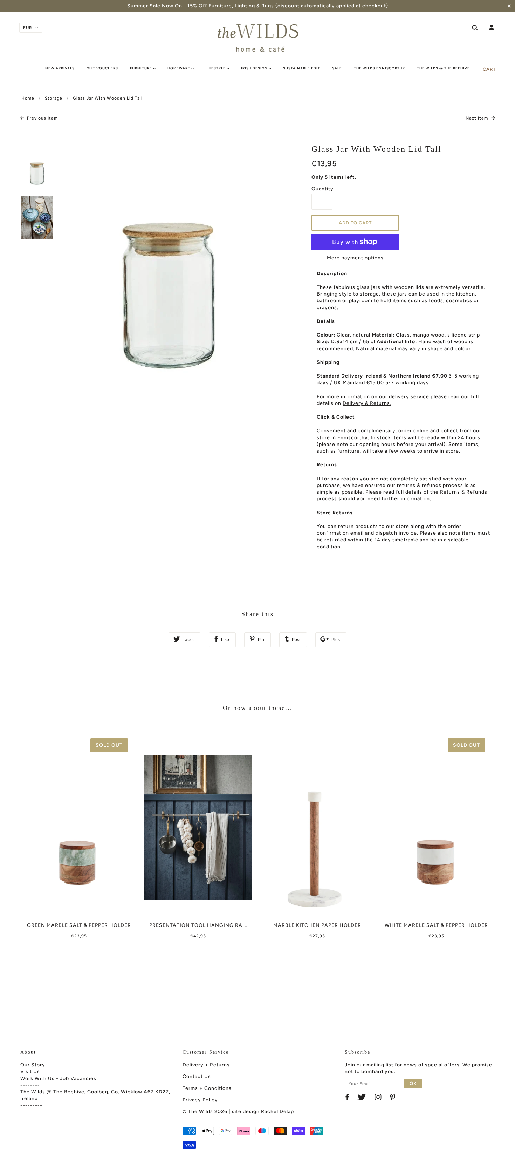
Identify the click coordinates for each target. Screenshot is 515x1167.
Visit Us (30, 1071)
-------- (30, 1085)
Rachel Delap (277, 1111)
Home (27, 98)
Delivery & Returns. (367, 403)
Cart (489, 69)
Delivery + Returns (206, 1065)
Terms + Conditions (207, 1088)
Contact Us (197, 1076)
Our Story (32, 1065)
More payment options (355, 258)
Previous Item (42, 118)
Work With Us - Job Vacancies (58, 1078)
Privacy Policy (200, 1100)
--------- (31, 1105)
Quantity (321, 189)
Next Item (477, 118)
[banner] (257, 38)
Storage (53, 98)
